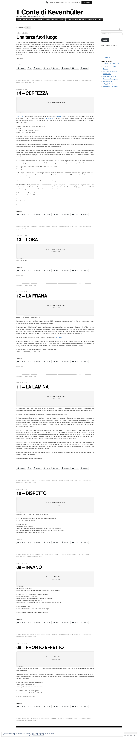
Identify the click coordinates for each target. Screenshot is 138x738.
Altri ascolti (92, 19)
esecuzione (85, 80)
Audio (47, 226)
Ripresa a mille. (107, 81)
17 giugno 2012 (77, 80)
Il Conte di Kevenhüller (49, 12)
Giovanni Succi (25, 80)
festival (90, 80)
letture (30, 82)
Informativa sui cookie (38, 735)
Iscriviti (105, 40)
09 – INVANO (29, 567)
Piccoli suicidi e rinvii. (109, 66)
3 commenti (34, 226)
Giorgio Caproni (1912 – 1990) (54, 19)
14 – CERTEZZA (32, 93)
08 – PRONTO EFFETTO (40, 647)
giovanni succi (28, 229)
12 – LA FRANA (31, 295)
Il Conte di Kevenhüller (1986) (75, 19)
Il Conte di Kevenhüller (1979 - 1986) (67, 226)
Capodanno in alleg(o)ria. (110, 79)
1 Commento (34, 718)
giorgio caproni (25, 82)
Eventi (19, 19)
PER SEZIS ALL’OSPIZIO (111, 86)
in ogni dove (58, 337)
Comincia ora (86, 2)
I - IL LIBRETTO (53, 226)
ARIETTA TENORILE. (110, 76)
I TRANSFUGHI (108, 84)
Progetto (41, 19)
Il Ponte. (105, 69)
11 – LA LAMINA (32, 386)
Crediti (100, 19)
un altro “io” (50, 118)
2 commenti (34, 283)
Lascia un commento (36, 80)
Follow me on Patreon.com (111, 64)
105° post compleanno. (110, 71)
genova (18, 82)
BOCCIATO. (107, 74)
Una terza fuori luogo (36, 37)
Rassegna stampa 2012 (29, 19)
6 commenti (34, 374)
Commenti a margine (55, 80)
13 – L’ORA (27, 239)
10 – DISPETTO (31, 493)
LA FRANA (20, 116)
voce (34, 82)
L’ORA (59, 116)
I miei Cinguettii (105, 57)
